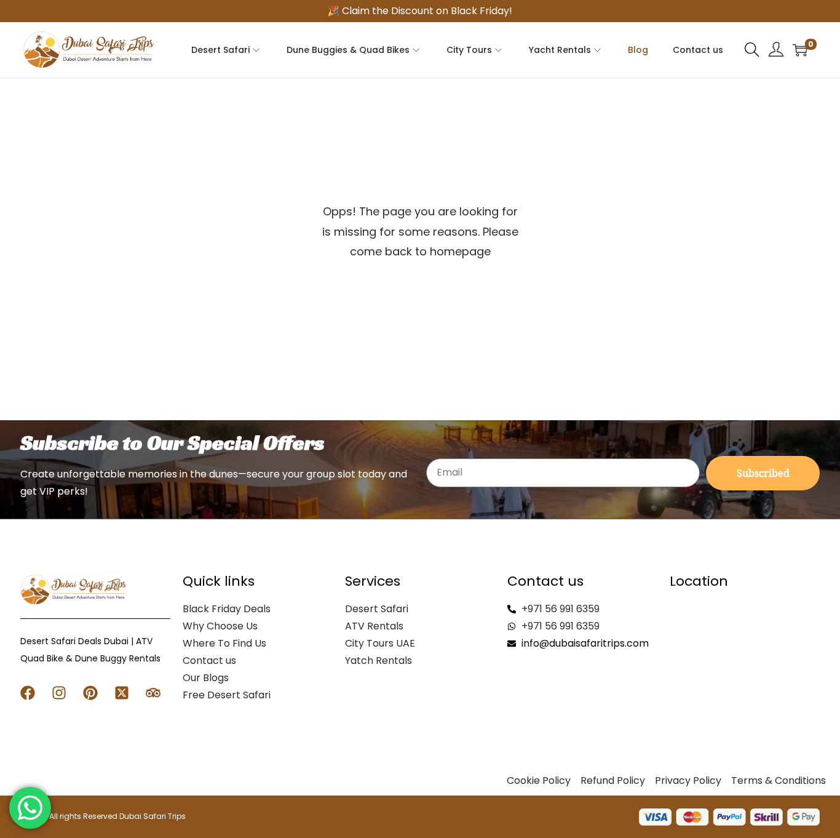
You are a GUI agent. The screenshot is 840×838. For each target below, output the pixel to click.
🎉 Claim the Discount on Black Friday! (419, 11)
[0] (800, 49)
